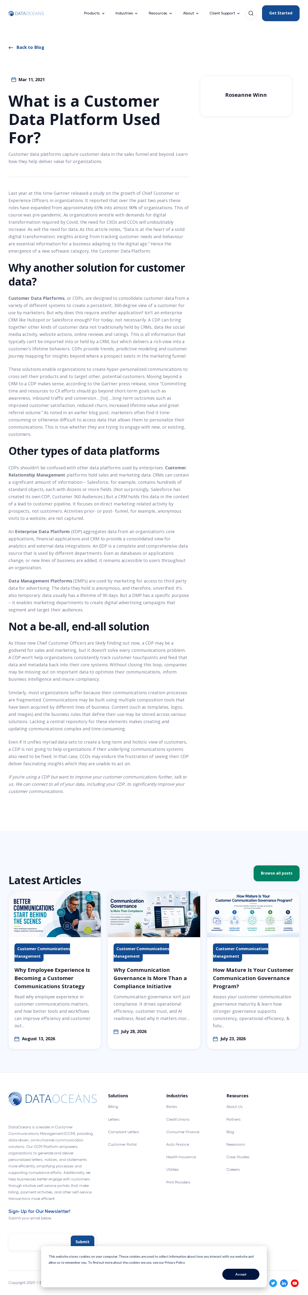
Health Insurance (181, 1157)
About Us (234, 1106)
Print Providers (178, 1182)
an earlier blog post (88, 412)
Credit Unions (178, 1119)
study (99, 193)
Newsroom (235, 1144)
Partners (233, 1119)
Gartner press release (123, 383)
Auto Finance (177, 1144)
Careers (233, 1169)
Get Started (280, 13)
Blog (230, 1132)
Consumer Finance (182, 1132)
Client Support (222, 13)
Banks (171, 1106)
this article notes (103, 229)
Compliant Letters (123, 1132)
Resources (158, 13)
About (188, 13)
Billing (113, 1106)
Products (92, 13)
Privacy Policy (175, 1262)
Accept (241, 1274)
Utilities (172, 1169)
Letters (114, 1119)
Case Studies (238, 1157)
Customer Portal (122, 1144)
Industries (124, 13)
